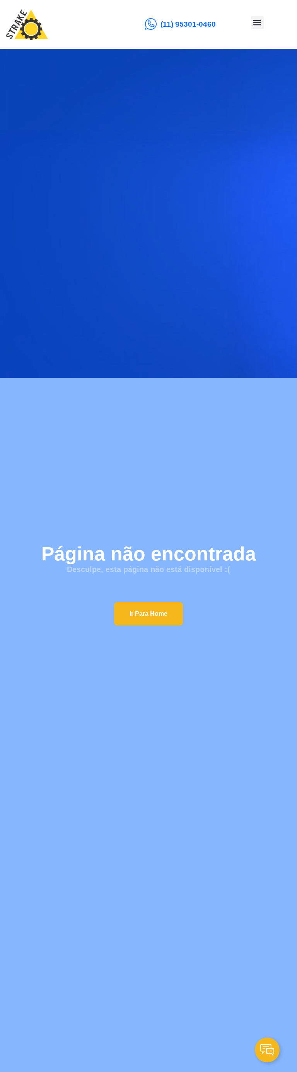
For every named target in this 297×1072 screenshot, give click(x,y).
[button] (257, 22)
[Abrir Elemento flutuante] (267, 1050)
